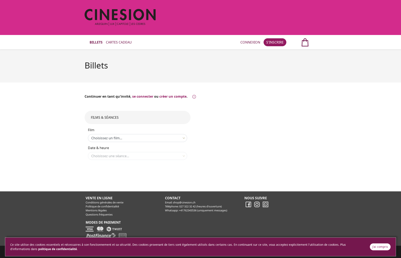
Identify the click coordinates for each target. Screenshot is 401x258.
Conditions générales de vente (104, 202)
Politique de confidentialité (102, 206)
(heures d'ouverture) (209, 206)
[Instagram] (257, 206)
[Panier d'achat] (300, 42)
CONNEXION (250, 42)
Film (91, 130)
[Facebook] (248, 206)
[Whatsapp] (265, 206)
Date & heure (98, 148)
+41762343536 (188, 210)
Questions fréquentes (99, 214)
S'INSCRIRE (275, 42)
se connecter (142, 96)
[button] (193, 97)
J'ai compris (380, 247)
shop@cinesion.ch (184, 202)
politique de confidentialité (57, 249)
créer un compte (173, 96)
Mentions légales (96, 210)
